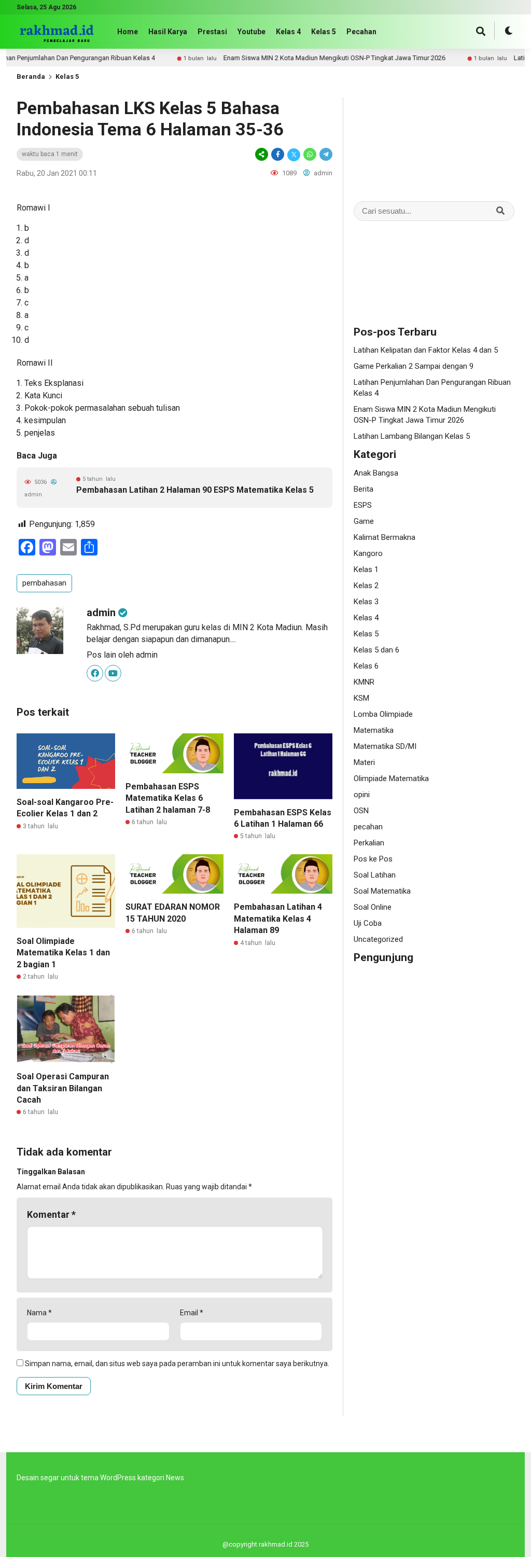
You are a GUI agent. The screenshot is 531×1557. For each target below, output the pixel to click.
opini (362, 794)
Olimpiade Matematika (391, 778)
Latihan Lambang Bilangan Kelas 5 (412, 436)
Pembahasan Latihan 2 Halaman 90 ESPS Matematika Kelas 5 (195, 490)
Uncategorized (378, 939)
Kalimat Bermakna (384, 537)
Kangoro (368, 553)
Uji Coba (368, 923)
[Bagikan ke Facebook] (278, 154)
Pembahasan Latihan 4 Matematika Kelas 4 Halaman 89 (278, 918)
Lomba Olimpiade (383, 714)
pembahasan (44, 583)
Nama (39, 1313)
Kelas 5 (323, 31)
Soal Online (373, 907)
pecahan (368, 826)
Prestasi (212, 31)
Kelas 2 (366, 585)
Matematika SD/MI (385, 746)
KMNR (364, 682)
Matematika (374, 730)
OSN (361, 810)
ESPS (363, 505)
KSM (361, 698)
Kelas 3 (366, 601)
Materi (364, 762)
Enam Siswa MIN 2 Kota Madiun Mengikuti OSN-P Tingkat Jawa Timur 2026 (309, 58)
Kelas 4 (288, 31)
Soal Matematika (382, 891)
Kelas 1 (366, 569)
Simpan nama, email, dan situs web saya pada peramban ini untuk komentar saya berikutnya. (177, 1363)
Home (127, 31)
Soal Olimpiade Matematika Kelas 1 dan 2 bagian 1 (63, 952)
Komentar (51, 1214)
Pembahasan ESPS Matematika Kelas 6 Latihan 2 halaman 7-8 (167, 798)
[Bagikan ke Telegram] (325, 154)
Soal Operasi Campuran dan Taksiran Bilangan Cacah (63, 1088)
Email (191, 1313)
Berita (363, 489)
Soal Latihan (375, 875)
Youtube (251, 31)
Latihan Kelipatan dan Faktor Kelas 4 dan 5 (426, 350)
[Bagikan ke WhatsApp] (310, 154)
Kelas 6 (366, 666)
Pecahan (361, 31)
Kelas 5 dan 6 (376, 650)
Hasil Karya (167, 31)
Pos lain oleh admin (122, 655)
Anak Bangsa (376, 473)
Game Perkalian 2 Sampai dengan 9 (413, 366)
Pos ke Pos (373, 859)
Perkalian (369, 842)
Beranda (31, 76)
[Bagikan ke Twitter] (294, 154)
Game (364, 521)
